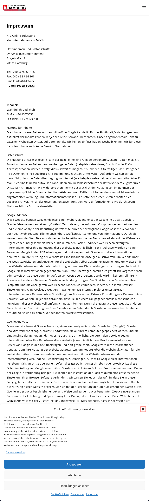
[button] (143, 409)
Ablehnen (74, 475)
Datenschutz (77, 494)
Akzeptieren (74, 464)
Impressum (92, 494)
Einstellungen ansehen (74, 486)
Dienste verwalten (15, 452)
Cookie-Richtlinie (60, 494)
